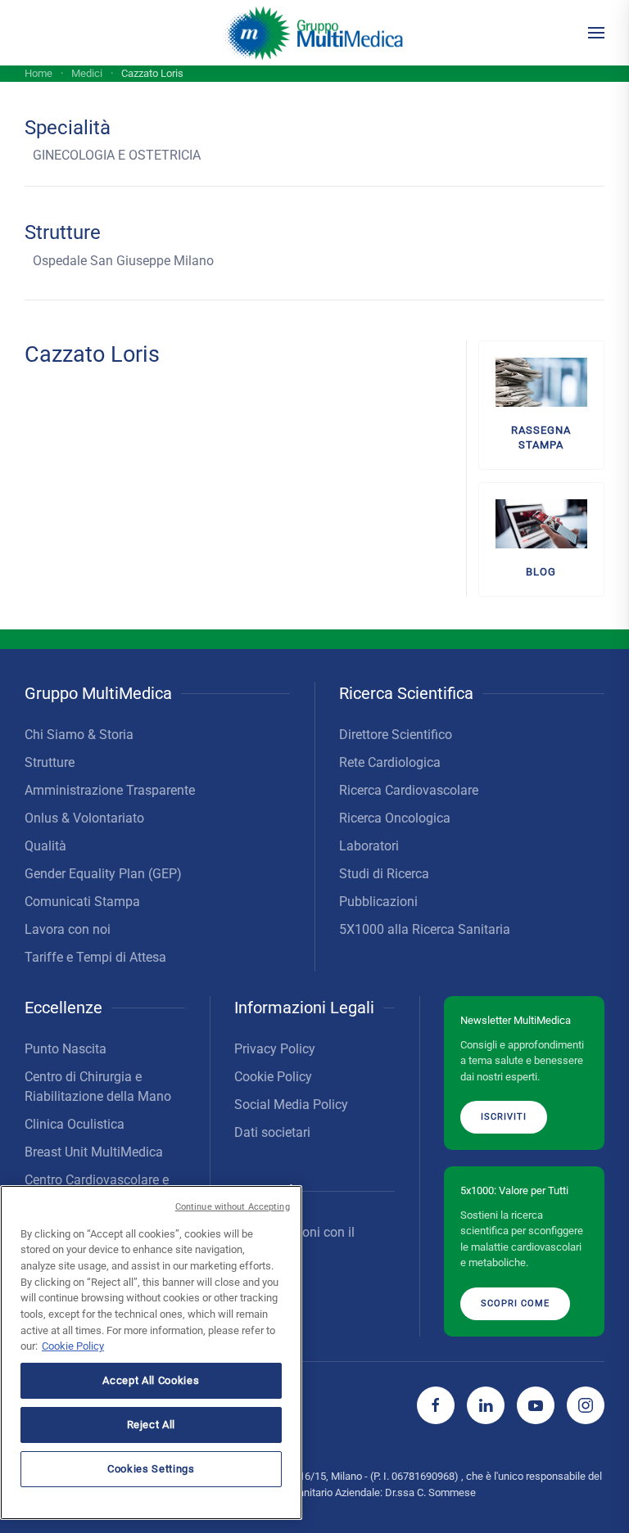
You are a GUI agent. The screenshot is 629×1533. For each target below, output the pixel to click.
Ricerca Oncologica (394, 818)
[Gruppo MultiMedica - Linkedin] (486, 1405)
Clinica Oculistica (74, 1124)
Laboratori (369, 846)
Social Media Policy (291, 1104)
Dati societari (272, 1132)
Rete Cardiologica (390, 762)
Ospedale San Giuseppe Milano (123, 260)
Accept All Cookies (150, 1380)
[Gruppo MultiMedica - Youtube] (535, 1405)
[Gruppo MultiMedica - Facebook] (436, 1405)
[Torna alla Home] (315, 32)
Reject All (151, 1424)
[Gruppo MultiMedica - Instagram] (585, 1405)
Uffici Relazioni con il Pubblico (294, 1242)
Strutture (50, 762)
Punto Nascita (65, 1049)
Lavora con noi (68, 929)
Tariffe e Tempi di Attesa (95, 957)
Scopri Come (515, 1303)
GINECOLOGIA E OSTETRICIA (117, 155)
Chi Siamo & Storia (79, 734)
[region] (151, 1352)
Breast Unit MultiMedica (94, 1152)
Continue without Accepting (232, 1207)
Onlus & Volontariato (84, 818)
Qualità (45, 846)
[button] (596, 32)
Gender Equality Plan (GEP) (103, 873)
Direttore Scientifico (395, 734)
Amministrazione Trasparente (110, 790)
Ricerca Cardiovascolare (408, 790)
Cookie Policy (273, 1076)
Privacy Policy (274, 1049)
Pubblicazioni (378, 901)
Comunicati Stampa (82, 901)
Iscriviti (504, 1116)
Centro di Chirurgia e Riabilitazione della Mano (98, 1086)
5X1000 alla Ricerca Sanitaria (424, 929)
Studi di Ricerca (384, 873)
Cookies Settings (151, 1469)
